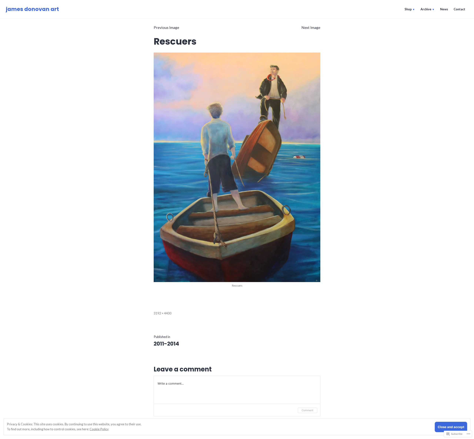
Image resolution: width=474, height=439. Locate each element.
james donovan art (32, 9)
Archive (425, 9)
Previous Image (166, 27)
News (444, 9)
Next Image (310, 27)
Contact (459, 9)
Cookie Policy (99, 429)
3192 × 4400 (162, 313)
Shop (408, 9)
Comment (307, 410)
